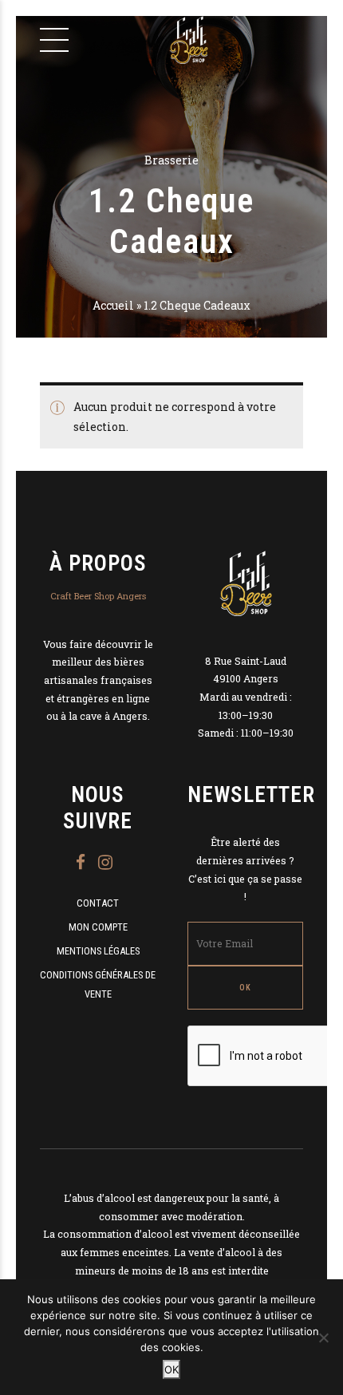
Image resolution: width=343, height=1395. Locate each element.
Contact (98, 903)
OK (171, 1369)
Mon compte (98, 927)
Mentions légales (98, 951)
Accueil (113, 305)
